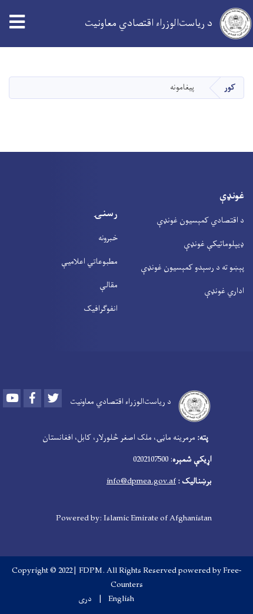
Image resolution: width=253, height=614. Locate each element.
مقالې (108, 285)
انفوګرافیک (101, 308)
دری (85, 599)
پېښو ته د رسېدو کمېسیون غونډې (192, 267)
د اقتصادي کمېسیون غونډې (200, 220)
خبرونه (108, 238)
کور (229, 87)
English (121, 599)
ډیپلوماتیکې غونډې (214, 244)
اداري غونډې (224, 291)
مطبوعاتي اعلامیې (89, 261)
